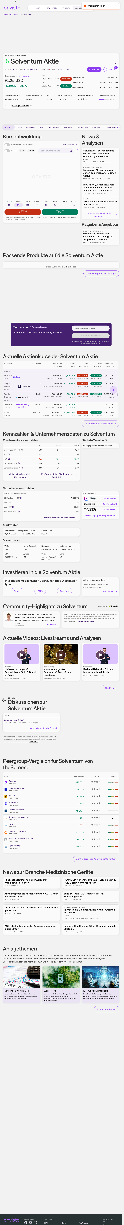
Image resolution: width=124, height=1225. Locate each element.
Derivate (64, 591)
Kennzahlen (54, 127)
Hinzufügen (94, 69)
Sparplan (96, 127)
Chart (19, 127)
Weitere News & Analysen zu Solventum (99, 214)
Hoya (11, 824)
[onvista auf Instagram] (35, 1223)
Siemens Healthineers (18, 817)
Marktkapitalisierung (11, 96)
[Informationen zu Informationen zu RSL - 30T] (13, 502)
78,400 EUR (96, 375)
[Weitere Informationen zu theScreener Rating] (82, 99)
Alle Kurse (30, 127)
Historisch (67, 127)
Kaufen (66, 86)
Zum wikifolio (50, 624)
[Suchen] (91, 8)
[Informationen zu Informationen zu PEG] (9, 459)
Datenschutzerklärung (92, 343)
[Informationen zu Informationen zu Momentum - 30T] (19, 511)
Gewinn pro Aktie (64, 96)
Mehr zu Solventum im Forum (43, 728)
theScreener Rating (84, 96)
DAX (46, 1223)
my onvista (52, 8)
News (41, 127)
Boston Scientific (16, 809)
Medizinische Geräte (18, 55)
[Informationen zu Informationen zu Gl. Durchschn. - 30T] (21, 498)
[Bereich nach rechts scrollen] (117, 127)
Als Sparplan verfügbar (20, 106)
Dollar (64, 1223)
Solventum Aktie (25, 15)
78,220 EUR (82, 394)
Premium (66, 8)
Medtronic (13, 802)
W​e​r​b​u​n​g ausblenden (82, 33)
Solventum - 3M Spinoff (14, 720)
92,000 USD (96, 412)
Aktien (16, 15)
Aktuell (39, 8)
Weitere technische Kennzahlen (59, 517)
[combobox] (55, 150)
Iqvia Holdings (15, 845)
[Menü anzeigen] (30, 7)
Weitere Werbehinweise (86, 621)
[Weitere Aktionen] (117, 376)
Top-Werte (83, 1223)
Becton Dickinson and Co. (20, 831)
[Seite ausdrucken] (115, 62)
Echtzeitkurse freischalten (21, 405)
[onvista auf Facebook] (25, 1223)
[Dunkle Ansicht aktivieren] (15, 1)
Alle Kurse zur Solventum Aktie (100, 423)
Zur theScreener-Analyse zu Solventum (96, 858)
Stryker (12, 795)
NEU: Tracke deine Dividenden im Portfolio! (56, 476)
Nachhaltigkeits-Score (106, 96)
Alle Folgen (110, 688)
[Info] (20, 95)
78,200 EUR (82, 375)
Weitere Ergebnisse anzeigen (101, 273)
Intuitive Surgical (16, 788)
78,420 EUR (96, 394)
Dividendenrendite (32, 96)
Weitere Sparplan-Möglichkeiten (100, 515)
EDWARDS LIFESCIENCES (21, 838)
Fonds (17, 591)
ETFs (40, 591)
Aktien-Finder (109, 591)
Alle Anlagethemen (106, 1009)
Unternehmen (82, 127)
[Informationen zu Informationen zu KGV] (9, 454)
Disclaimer (33, 741)
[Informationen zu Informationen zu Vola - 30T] (13, 507)
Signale (111, 69)
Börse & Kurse (7, 15)
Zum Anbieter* (109, 498)
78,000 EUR (82, 383)
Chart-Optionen (68, 144)
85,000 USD (82, 412)
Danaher (12, 781)
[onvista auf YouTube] (30, 1223)
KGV (48, 96)
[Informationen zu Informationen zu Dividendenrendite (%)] (22, 468)
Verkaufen (66, 79)
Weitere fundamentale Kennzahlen (20, 476)
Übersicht (8, 127)
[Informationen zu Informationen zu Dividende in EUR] (19, 463)
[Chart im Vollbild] (76, 150)
